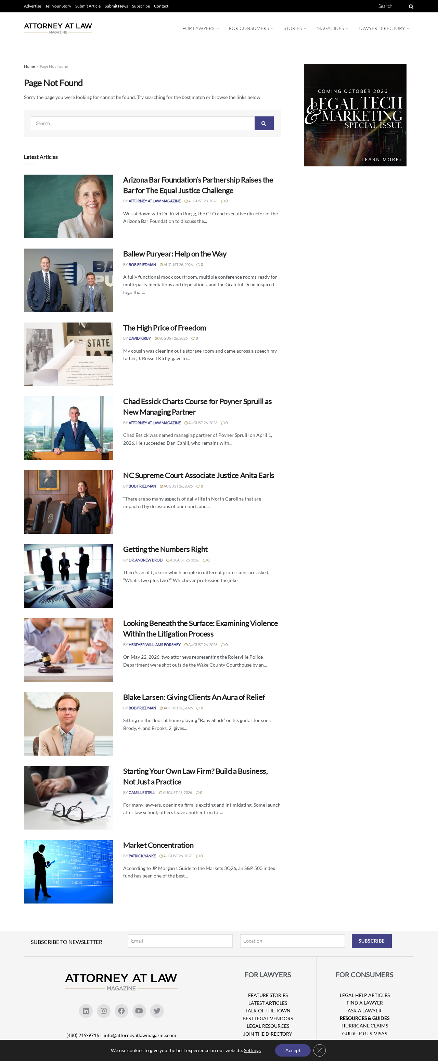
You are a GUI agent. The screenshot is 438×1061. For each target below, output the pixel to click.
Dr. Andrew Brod (146, 560)
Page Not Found (54, 66)
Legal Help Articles (365, 995)
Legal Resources (268, 1026)
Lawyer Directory (382, 28)
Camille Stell (142, 792)
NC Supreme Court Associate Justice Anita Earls (198, 475)
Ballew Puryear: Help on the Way (174, 253)
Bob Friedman (142, 264)
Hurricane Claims (365, 1025)
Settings (252, 1050)
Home (29, 66)
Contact (161, 6)
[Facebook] (121, 1011)
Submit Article (88, 6)
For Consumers (249, 28)
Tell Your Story (58, 6)
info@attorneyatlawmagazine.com (140, 1035)
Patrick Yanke (142, 856)
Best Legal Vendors (268, 1018)
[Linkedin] (86, 1011)
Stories (293, 28)
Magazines (330, 28)
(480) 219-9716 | (84, 1035)
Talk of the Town (268, 1010)
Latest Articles (267, 1003)
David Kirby (140, 338)
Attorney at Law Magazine (155, 201)
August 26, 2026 (178, 264)
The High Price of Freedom (164, 327)
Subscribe (141, 6)
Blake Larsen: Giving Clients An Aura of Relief (194, 697)
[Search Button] (409, 6)
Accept (292, 1050)
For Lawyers (198, 28)
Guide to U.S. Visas (364, 1033)
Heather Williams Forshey (155, 644)
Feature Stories (268, 995)
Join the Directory (267, 1034)
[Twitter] (157, 1011)
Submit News (116, 6)
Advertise (32, 6)
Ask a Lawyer (365, 1010)
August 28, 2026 (202, 201)
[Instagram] (104, 1011)
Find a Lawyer (365, 1003)
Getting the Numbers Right (165, 549)
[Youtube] (139, 1011)
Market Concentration (158, 844)
